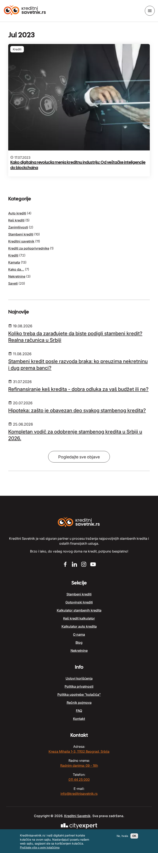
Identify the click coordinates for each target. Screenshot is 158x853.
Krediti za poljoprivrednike (28, 248)
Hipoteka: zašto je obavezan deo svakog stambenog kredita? (77, 410)
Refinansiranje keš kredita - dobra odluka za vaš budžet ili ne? (78, 389)
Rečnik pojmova (79, 702)
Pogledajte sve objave (79, 456)
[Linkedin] (74, 565)
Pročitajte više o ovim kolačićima (39, 847)
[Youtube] (92, 565)
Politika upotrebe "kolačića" (79, 694)
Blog (79, 642)
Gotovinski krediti (79, 602)
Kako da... (16, 269)
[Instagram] (83, 565)
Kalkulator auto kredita (79, 626)
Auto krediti (17, 213)
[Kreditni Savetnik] (25, 11)
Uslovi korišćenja (79, 678)
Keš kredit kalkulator (79, 618)
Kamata (14, 262)
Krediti (13, 255)
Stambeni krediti (20, 234)
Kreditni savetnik (21, 241)
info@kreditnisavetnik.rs (79, 793)
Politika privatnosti (79, 686)
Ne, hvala (122, 836)
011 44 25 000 (79, 779)
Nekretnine (16, 276)
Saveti (13, 283)
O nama (79, 634)
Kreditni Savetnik (77, 816)
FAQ (79, 711)
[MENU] (150, 11)
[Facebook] (65, 565)
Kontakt (79, 719)
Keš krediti (16, 220)
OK (134, 836)
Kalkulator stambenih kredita (79, 610)
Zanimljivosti (18, 227)
